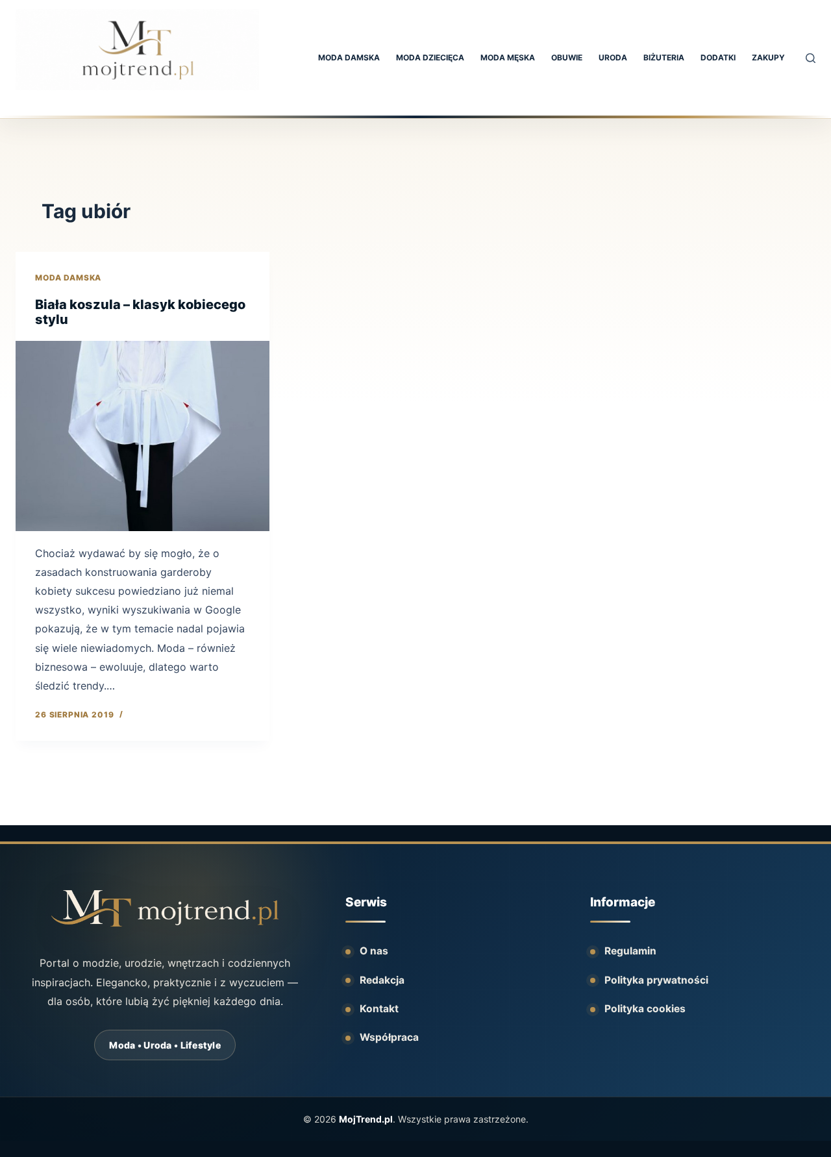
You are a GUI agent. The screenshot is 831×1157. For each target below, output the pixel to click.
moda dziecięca (430, 57)
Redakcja (382, 980)
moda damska (349, 57)
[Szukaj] (810, 58)
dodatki (718, 57)
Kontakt (379, 1008)
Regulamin (630, 951)
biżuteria (663, 57)
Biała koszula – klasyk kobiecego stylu (140, 312)
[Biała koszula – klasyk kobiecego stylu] (142, 436)
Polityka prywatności (656, 980)
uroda (613, 57)
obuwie (566, 57)
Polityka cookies (645, 1008)
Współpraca (389, 1037)
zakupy (768, 57)
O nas (374, 951)
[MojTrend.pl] (165, 908)
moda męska (507, 57)
